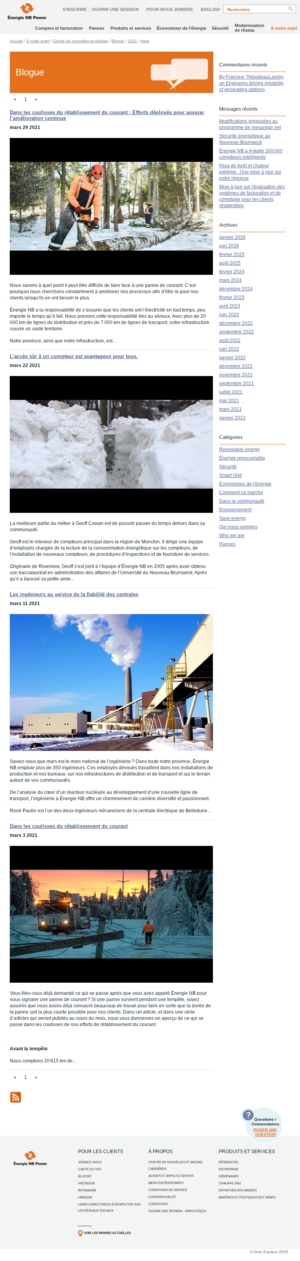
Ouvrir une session (115, 9)
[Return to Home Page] (27, 12)
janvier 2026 (232, 237)
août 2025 (230, 263)
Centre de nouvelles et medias (175, 1162)
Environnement (235, 509)
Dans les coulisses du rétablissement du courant (69, 826)
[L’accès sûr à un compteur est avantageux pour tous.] (111, 511)
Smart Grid (230, 475)
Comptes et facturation (59, 28)
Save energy (232, 518)
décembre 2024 (236, 289)
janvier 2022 (232, 357)
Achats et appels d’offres (171, 1176)
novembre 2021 (236, 375)
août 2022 (230, 340)
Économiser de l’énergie (181, 28)
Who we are (232, 535)
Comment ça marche (241, 492)
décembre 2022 (236, 323)
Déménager (229, 1176)
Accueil (16, 41)
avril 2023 (229, 306)
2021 (132, 41)
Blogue (117, 41)
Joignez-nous (90, 1162)
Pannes (96, 28)
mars (145, 41)
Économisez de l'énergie (245, 484)
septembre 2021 (236, 383)
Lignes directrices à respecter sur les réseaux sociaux (109, 1208)
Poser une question (265, 1132)
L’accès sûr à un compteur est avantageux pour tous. (74, 356)
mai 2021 (229, 400)
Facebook (86, 1183)
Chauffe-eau (230, 1183)
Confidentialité (162, 1197)
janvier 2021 (232, 418)
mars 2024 (230, 280)
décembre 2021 (236, 366)
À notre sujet (284, 28)
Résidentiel (229, 1162)
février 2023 (232, 297)
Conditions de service (167, 1190)
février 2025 (232, 254)
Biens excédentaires (166, 1183)
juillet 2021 (231, 392)
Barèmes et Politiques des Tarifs (247, 1197)
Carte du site (90, 1169)
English (210, 9)
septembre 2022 (236, 332)
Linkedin (85, 1197)
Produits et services (131, 28)
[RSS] (15, 1101)
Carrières (157, 1169)
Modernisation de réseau (249, 27)
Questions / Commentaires (265, 1127)
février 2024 (232, 271)
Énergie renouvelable (242, 458)
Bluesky (85, 1176)
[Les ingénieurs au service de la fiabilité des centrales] (111, 749)
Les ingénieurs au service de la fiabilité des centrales (74, 594)
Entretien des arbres (238, 1190)
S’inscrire (74, 9)
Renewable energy (239, 449)
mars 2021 (230, 409)
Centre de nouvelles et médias (80, 41)
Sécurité (220, 28)
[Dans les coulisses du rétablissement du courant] (111, 981)
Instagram (87, 1190)
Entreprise (228, 1169)
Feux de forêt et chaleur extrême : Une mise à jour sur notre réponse (250, 172)
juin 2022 (229, 349)
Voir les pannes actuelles (107, 1233)
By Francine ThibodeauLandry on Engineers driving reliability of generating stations (251, 83)
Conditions (158, 1204)
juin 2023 (229, 314)
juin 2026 (229, 246)
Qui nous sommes (238, 527)
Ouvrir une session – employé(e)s (177, 1211)
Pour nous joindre (169, 9)
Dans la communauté (241, 501)
